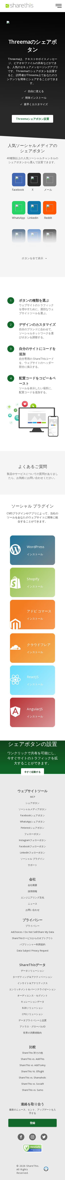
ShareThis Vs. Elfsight (32, 1071)
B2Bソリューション (32, 1007)
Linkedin (33, 218)
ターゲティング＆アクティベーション (32, 976)
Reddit (48, 218)
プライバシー (33, 925)
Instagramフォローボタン (32, 840)
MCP (32, 796)
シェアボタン (33, 803)
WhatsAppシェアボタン (32, 821)
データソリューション (32, 970)
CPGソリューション (32, 1014)
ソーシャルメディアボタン (32, 809)
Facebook (18, 190)
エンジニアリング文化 (32, 897)
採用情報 (32, 891)
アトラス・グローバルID (33, 1026)
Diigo (32, 246)
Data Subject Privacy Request (32, 950)
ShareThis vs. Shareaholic (32, 1077)
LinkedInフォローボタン (32, 852)
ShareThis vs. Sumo (32, 1090)
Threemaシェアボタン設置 (32, 119)
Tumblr (17, 246)
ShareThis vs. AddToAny (33, 1065)
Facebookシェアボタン (32, 815)
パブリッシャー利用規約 (32, 944)
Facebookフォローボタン (32, 846)
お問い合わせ (33, 909)
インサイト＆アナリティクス (32, 983)
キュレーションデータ (32, 1001)
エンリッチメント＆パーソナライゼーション (32, 989)
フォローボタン (32, 834)
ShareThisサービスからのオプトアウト (32, 938)
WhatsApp (18, 218)
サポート (32, 865)
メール (48, 190)
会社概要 (32, 885)
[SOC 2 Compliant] (46, 1169)
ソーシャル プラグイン (32, 858)
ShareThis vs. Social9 (32, 1083)
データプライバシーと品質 (32, 1020)
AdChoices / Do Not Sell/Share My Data (32, 932)
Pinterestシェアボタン (32, 827)
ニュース (32, 903)
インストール (35, 554)
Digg (48, 246)
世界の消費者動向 (32, 1032)
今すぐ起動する (32, 771)
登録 (32, 1123)
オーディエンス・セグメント (32, 995)
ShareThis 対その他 (32, 1052)
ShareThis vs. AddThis (32, 1059)
